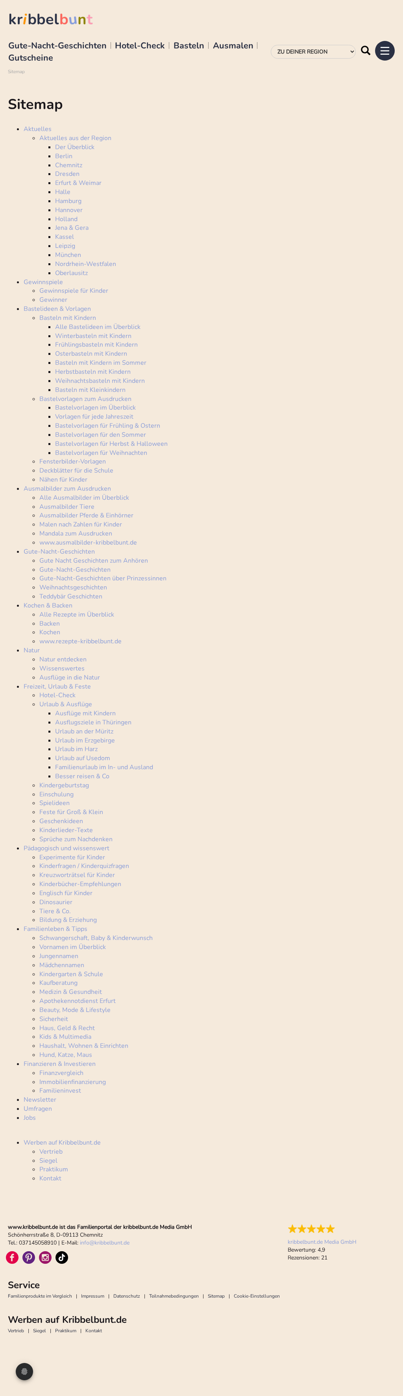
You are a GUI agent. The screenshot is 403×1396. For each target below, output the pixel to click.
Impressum (92, 1296)
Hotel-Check (140, 46)
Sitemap (216, 1296)
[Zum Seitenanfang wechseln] (387, 1372)
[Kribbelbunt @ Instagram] (45, 1257)
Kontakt (93, 1331)
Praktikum (65, 1331)
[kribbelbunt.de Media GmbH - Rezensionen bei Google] (322, 1228)
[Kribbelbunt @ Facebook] (12, 1257)
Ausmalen (233, 46)
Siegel (39, 1331)
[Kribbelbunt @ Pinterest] (28, 1257)
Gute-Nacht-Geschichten (57, 46)
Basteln (189, 46)
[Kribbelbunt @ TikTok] (61, 1257)
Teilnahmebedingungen (174, 1296)
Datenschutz (126, 1296)
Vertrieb (16, 1331)
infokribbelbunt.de (104, 1242)
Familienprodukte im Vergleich (40, 1296)
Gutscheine (30, 58)
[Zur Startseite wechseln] (59, 20)
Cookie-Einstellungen (257, 1296)
